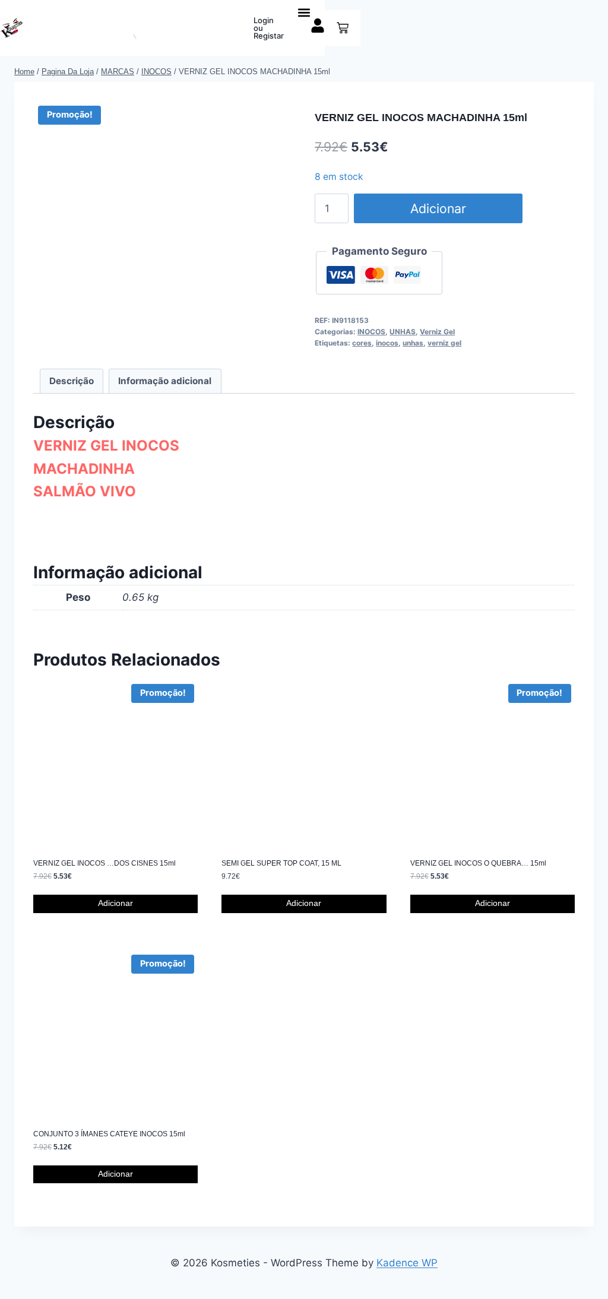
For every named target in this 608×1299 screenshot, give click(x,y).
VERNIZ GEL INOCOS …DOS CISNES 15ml (104, 863)
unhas (413, 342)
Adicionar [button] (115, 903)
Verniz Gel (437, 331)
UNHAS (403, 331)
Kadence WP (407, 1263)
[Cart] (342, 28)
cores (362, 342)
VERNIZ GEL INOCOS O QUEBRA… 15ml (478, 863)
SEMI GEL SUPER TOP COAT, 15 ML (281, 863)
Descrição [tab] (71, 380)
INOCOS (371, 331)
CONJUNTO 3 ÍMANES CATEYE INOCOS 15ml (109, 1134)
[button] (304, 12)
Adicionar (438, 208)
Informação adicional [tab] (164, 380)
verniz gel (444, 342)
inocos (387, 342)
